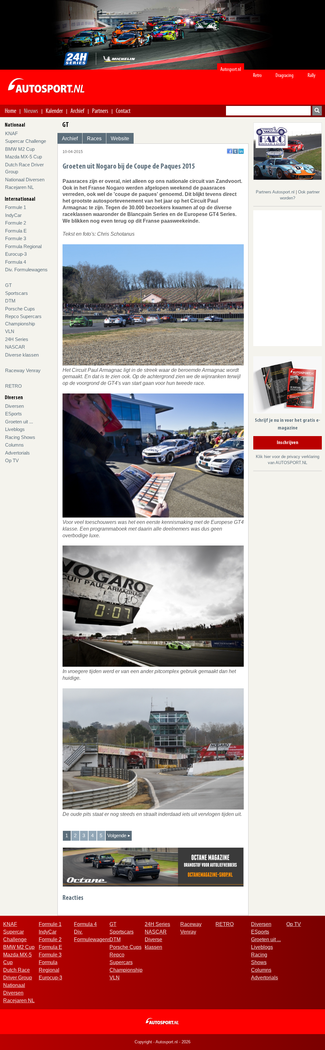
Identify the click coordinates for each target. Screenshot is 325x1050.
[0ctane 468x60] (153, 866)
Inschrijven (287, 442)
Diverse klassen (22, 355)
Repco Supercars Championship (126, 962)
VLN (9, 331)
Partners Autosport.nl (276, 192)
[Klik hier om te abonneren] (287, 386)
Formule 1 (15, 207)
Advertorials (17, 452)
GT (8, 285)
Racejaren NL (19, 187)
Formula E (16, 230)
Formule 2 (15, 223)
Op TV (12, 460)
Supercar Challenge (25, 141)
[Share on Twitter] (235, 151)
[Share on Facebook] (229, 151)
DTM (10, 300)
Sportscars (16, 293)
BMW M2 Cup (20, 149)
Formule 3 (15, 238)
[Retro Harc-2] (288, 151)
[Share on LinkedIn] (241, 151)
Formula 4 (15, 262)
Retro (257, 75)
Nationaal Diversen (24, 179)
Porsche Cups (20, 308)
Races (94, 138)
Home (10, 111)
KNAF (11, 133)
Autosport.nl (230, 69)
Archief (77, 111)
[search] (317, 110)
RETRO (13, 386)
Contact (123, 111)
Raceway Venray (23, 370)
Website (120, 138)
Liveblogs (15, 429)
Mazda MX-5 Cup (23, 156)
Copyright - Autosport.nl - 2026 (162, 1042)
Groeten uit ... (19, 421)
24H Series (16, 339)
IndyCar (13, 215)
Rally (311, 75)
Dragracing (284, 75)
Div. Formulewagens (26, 269)
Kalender (54, 111)
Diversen (14, 406)
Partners (100, 111)
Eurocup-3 (16, 254)
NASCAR (15, 347)
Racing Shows (20, 437)
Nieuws (31, 111)
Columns (14, 445)
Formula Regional (23, 246)
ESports (13, 413)
